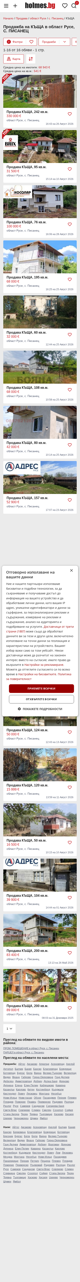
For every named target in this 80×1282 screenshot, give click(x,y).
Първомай (36, 1165)
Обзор (37, 1098)
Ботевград (9, 1073)
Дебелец (8, 1081)
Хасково (58, 1114)
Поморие (20, 1102)
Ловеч (21, 1093)
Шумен (34, 1118)
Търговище (45, 1114)
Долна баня (50, 1081)
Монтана (44, 1093)
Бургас (21, 1073)
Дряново (64, 1081)
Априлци (44, 1064)
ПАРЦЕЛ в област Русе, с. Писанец (23, 1052)
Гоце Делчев (62, 1077)
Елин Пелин (31, 1085)
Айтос (21, 1064)
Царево (7, 1118)
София (69, 1110)
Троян (24, 1114)
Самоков (25, 1106)
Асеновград (57, 1064)
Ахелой (70, 1064)
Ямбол (44, 1118)
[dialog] (40, 641)
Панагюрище (10, 1161)
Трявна (34, 1114)
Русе (15, 1106)
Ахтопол (8, 1069)
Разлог (7, 1106)
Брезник (8, 1136)
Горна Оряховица (43, 1077)
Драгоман (53, 1144)
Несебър (56, 1093)
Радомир (57, 1102)
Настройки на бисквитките (37, 674)
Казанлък (8, 1089)
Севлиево (24, 1110)
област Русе (38, 18)
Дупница (8, 1085)
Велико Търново (52, 1073)
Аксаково (32, 1064)
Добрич (37, 1081)
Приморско (44, 1102)
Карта (16, 59)
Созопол (58, 1110)
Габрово (26, 1077)
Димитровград (23, 1081)
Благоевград (50, 1069)
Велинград (70, 1073)
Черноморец (21, 1118)
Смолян (46, 1110)
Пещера (45, 1161)
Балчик (19, 1069)
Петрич (34, 1161)
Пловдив (8, 1102)
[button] (40, 709)
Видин (7, 1077)
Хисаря (69, 1114)
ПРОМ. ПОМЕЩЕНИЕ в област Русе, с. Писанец (31, 1048)
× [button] (71, 570)
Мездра (7, 1157)
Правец (31, 1102)
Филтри (15, 41)
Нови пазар (25, 1098)
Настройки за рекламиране (43, 665)
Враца (16, 1077)
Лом (58, 1153)
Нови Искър (10, 1098)
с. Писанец (56, 18)
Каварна (60, 1085)
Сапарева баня (55, 1106)
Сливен (36, 1110)
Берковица (19, 1132)
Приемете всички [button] (41, 688)
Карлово (21, 1089)
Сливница (9, 1173)
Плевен (72, 1098)
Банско (37, 1069)
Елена (18, 1085)
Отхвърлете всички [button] (41, 699)
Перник (61, 1098)
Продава (21, 18)
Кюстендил (9, 1093)
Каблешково (47, 1085)
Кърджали (58, 1089)
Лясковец (31, 1093)
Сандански (38, 1106)
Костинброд (43, 1089)
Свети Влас (10, 1110)
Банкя (28, 1069)
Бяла (29, 1073)
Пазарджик (49, 1098)
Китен (30, 1089)
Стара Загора (11, 1114)
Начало (8, 18)
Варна (37, 1073)
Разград (69, 1102)
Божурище (65, 1069)
